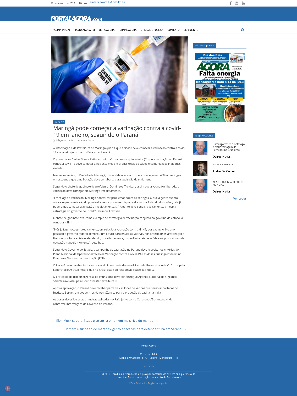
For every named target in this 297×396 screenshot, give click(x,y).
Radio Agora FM (84, 29)
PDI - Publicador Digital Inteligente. (148, 383)
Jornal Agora (127, 29)
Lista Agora (106, 29)
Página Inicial (61, 29)
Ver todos (239, 198)
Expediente (191, 29)
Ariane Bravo (87, 140)
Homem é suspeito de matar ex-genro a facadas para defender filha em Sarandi (125, 329)
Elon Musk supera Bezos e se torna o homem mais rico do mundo (102, 320)
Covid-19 (59, 121)
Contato (173, 29)
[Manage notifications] (7, 388)
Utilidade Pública (152, 29)
